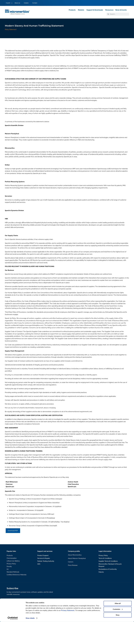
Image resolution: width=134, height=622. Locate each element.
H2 (8, 569)
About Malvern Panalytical (77, 558)
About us (17, 3)
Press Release (72, 565)
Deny (117, 615)
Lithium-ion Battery (13, 561)
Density (9, 566)
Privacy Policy (11, 564)
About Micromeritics (75, 555)
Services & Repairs (43, 558)
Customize (116, 609)
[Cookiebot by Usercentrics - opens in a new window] (12, 618)
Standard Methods (13, 572)
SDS (38, 564)
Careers (26, 3)
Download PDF (13, 531)
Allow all (118, 603)
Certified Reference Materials (16, 575)
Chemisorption (12, 558)
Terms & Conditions (105, 558)
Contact (34, 3)
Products (10, 555)
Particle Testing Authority (45, 561)
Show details (30, 618)
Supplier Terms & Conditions (108, 561)
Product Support (42, 555)
